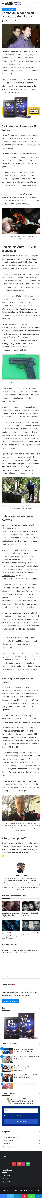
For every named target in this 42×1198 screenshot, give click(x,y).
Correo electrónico (8, 984)
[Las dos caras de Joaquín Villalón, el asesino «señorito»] (11, 906)
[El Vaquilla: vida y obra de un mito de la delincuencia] (7, 1059)
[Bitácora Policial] (13, 3)
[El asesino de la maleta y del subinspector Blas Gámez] (7, 1051)
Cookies (5, 1179)
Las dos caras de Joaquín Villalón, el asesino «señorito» (10, 915)
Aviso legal (6, 1175)
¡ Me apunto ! (21, 1121)
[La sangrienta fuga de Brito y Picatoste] (31, 925)
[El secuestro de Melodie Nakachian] (31, 906)
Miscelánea (6, 1144)
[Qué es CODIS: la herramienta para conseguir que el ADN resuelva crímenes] (11, 925)
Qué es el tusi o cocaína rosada (25, 1084)
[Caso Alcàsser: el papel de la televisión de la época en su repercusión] (7, 1068)
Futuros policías (8, 1140)
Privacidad (6, 1182)
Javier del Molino (9, 21)
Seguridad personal (9, 1147)
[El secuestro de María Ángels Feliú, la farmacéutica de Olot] (7, 1078)
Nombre (5, 977)
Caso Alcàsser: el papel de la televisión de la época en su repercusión (24, 1068)
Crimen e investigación (8, 9)
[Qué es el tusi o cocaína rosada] (7, 1086)
